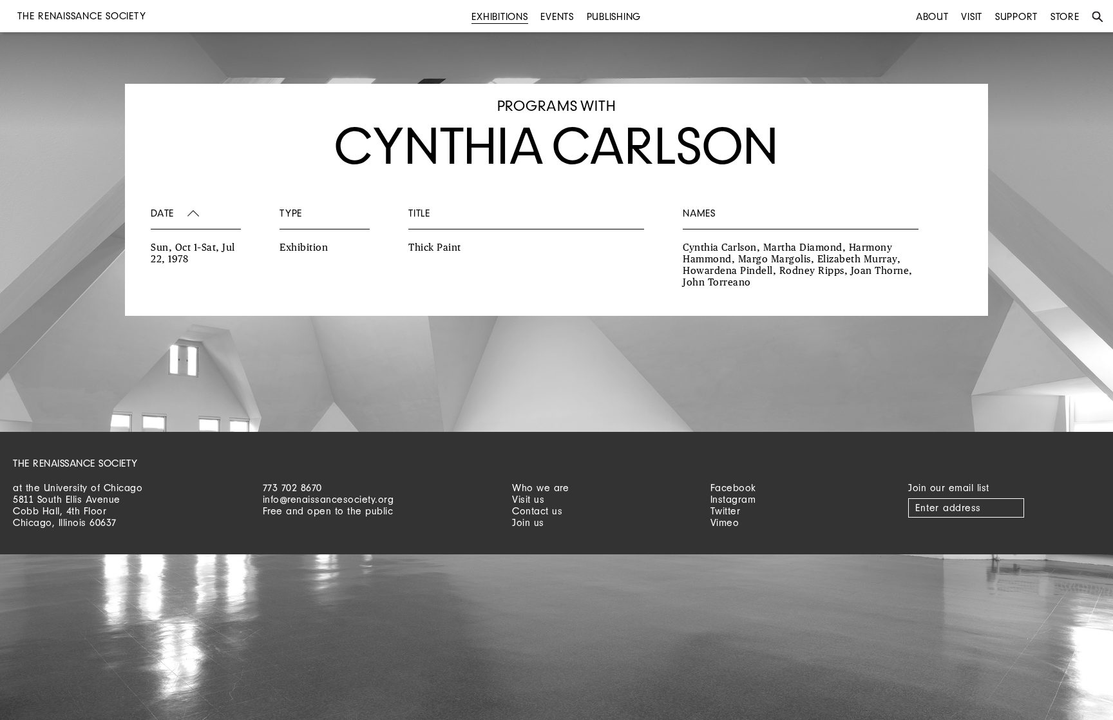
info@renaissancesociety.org (328, 499)
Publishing (614, 16)
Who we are (540, 488)
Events (557, 16)
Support (1016, 16)
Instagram (733, 499)
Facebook (733, 488)
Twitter (725, 511)
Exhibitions (499, 16)
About (932, 16)
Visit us (528, 499)
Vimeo (724, 522)
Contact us (537, 511)
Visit (971, 16)
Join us (528, 522)
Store (1065, 16)
